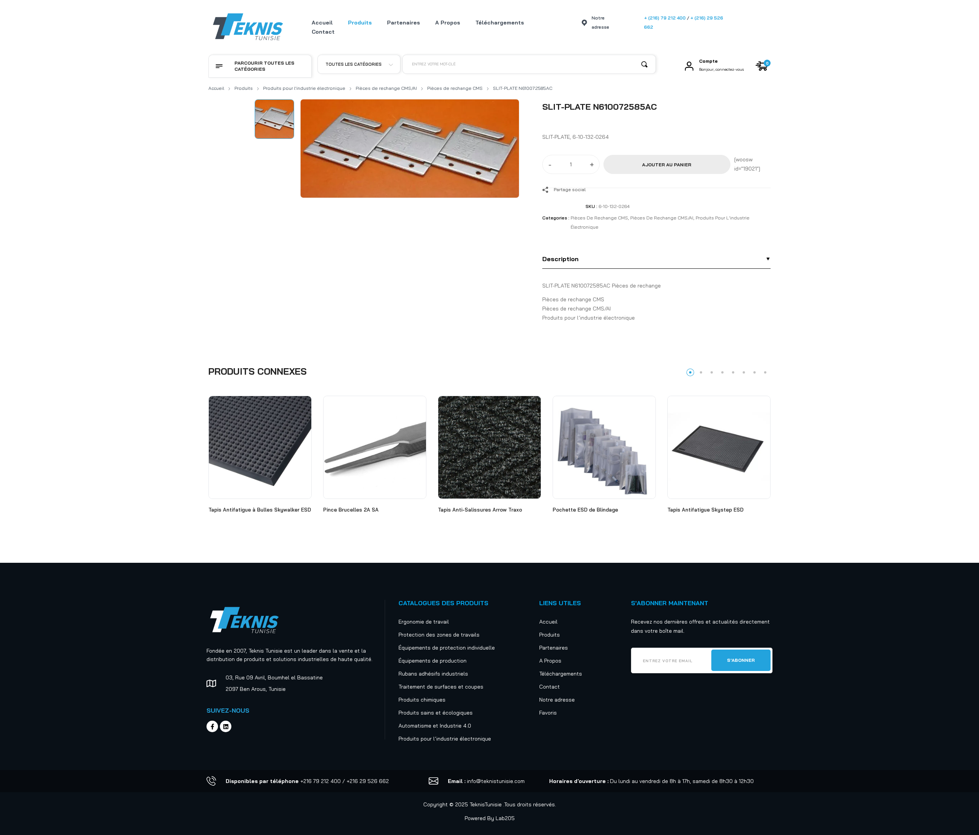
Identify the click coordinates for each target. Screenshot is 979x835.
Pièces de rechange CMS (455, 88)
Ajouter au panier (666, 164)
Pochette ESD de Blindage (585, 510)
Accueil (216, 88)
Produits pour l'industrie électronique (304, 88)
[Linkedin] (225, 726)
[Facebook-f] (212, 726)
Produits (243, 88)
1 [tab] (690, 372)
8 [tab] (765, 372)
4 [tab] (722, 372)
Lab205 (505, 818)
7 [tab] (754, 372)
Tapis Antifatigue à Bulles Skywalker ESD (259, 510)
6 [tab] (744, 372)
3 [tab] (712, 372)
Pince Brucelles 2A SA (351, 510)
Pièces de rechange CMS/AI (386, 88)
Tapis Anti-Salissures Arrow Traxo (480, 510)
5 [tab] (733, 372)
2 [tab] (701, 372)
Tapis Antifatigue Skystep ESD (705, 510)
